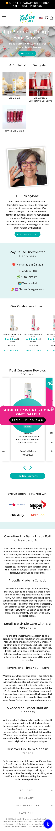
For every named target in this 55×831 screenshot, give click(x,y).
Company (26, 798)
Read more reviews (28, 475)
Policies (27, 790)
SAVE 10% (26, 813)
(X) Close (27, 426)
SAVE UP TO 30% (27, 420)
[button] (10, 339)
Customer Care (26, 805)
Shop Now (27, 53)
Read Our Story (27, 234)
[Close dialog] (52, 400)
